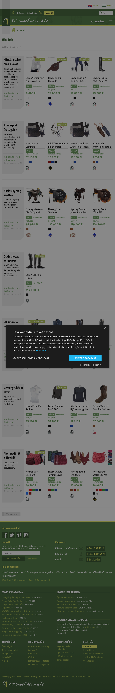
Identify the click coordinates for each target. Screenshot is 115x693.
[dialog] (57, 346)
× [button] (105, 328)
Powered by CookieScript (90, 365)
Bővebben (41, 350)
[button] (31, 358)
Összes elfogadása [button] (85, 358)
